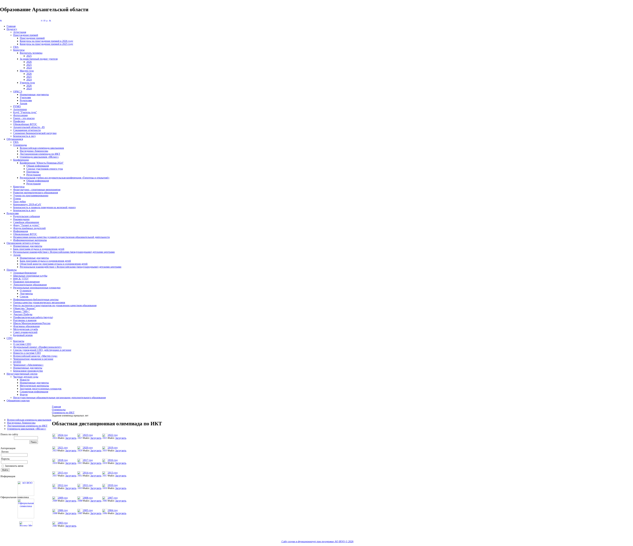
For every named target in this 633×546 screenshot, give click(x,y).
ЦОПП (17, 361)
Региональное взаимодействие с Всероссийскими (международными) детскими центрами (64, 252)
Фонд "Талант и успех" (26, 225)
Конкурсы (19, 50)
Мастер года (27, 70)
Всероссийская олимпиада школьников (42, 148)
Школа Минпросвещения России (31, 323)
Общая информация (37, 165)
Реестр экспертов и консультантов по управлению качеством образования (54, 305)
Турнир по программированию (30, 195)
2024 (29, 67)
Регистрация (33, 174)
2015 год (63, 472)
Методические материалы (34, 385)
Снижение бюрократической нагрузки (35, 133)
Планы (17, 198)
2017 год (88, 460)
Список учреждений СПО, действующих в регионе (42, 350)
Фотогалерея (20, 115)
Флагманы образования (26, 326)
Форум (24, 394)
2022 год (113, 435)
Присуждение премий (25, 35)
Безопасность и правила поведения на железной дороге (44, 207)
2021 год (63, 447)
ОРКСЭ (17, 91)
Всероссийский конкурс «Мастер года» (35, 356)
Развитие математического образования (35, 192)
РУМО (17, 106)
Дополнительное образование (30, 284)
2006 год (63, 510)
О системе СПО (22, 344)
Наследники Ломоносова (34, 151)
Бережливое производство (28, 370)
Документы (26, 293)
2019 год (113, 447)
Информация (20, 231)
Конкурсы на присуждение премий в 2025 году (46, 44)
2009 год (63, 497)
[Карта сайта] (47, 20)
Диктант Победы (22, 314)
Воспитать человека (31, 52)
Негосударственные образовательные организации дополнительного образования (59, 397)
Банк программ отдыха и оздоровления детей (38, 249)
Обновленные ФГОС (25, 234)
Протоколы (32, 171)
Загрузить (70, 438)
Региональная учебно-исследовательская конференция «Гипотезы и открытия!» (64, 177)
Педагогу (12, 29)
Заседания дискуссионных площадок (40, 388)
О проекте (25, 290)
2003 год (63, 522)
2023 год (88, 435)
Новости (25, 379)
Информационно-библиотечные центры (36, 299)
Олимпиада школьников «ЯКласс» (39, 156)
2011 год (87, 485)
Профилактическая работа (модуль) (33, 317)
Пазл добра (19, 201)
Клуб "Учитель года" (25, 112)
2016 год (113, 460)
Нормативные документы (34, 94)
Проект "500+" (21, 311)
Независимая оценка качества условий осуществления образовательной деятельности (61, 237)
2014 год (88, 472)
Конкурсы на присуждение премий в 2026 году (46, 41)
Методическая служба (25, 329)
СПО (9, 338)
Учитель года (27, 82)
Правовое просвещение (26, 281)
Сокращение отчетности (27, 130)
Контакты (18, 341)
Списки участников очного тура (44, 168)
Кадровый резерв (23, 335)
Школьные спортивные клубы (30, 275)
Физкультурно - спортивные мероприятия (36, 189)
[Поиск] (44, 20)
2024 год (63, 435)
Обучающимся (15, 139)
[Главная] (42, 20)
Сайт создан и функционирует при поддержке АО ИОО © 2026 (317, 541)
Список (24, 296)
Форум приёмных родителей (29, 228)
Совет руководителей (25, 332)
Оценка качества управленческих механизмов (39, 302)
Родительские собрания (26, 216)
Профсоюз (19, 121)
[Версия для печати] (50, 20)
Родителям (26, 100)
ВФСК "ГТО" (21, 278)
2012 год (63, 485)
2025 (29, 55)
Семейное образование (26, 222)
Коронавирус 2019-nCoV (27, 204)
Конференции (21, 159)
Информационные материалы (30, 240)
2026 (29, 61)
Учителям (25, 97)
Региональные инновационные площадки (36, 287)
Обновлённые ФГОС (25, 124)
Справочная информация (34, 391)
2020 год (88, 447)
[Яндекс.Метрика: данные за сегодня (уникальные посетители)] (25, 523)
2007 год (113, 497)
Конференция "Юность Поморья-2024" (42, 162)
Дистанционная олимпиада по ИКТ (40, 154)
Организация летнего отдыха (23, 243)
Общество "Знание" (24, 308)
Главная (11, 26)
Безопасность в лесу (24, 136)
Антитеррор (20, 109)
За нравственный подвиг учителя (39, 58)
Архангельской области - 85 (29, 127)
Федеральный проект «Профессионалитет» (37, 347)
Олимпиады (20, 145)
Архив (23, 103)
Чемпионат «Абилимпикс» (28, 364)
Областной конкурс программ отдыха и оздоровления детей (54, 263)
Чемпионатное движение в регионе (33, 359)
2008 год (88, 497)
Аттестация (19, 32)
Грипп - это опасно (24, 118)
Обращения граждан (18, 400)
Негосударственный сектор (22, 373)
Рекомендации (21, 219)
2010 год (113, 485)
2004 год (113, 510)
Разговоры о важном (24, 320)
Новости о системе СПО (27, 353)
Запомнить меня (14, 465)
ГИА (16, 47)
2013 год (113, 472)
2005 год (88, 510)
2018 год (63, 460)
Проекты (12, 269)
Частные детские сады (25, 376)
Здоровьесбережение (25, 272)
